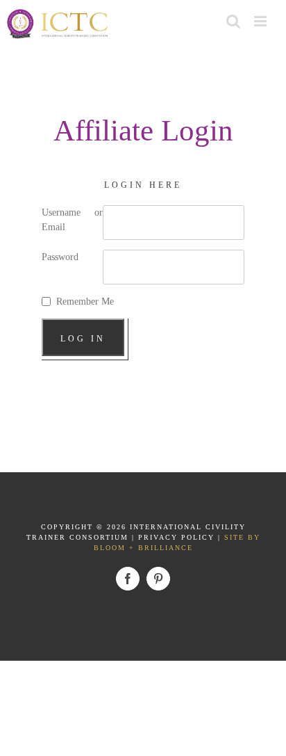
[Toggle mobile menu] (261, 21)
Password (60, 257)
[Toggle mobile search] (233, 21)
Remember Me (85, 301)
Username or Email (72, 219)
